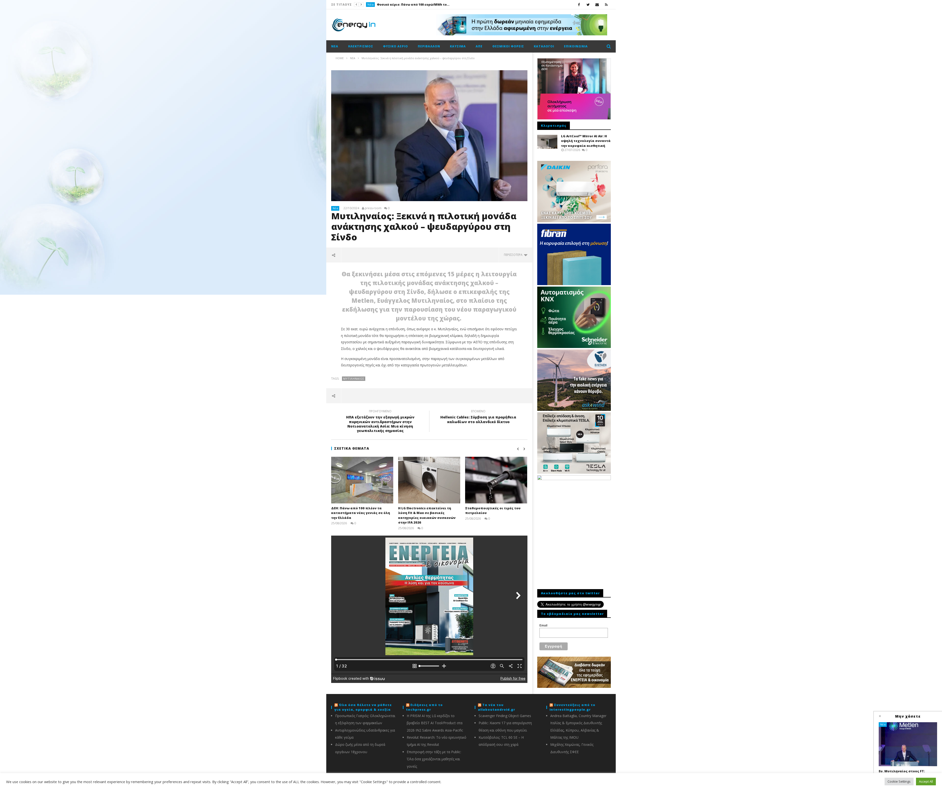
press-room (373, 208)
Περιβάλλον (429, 46)
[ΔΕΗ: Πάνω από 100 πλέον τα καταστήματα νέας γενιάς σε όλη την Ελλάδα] (362, 480)
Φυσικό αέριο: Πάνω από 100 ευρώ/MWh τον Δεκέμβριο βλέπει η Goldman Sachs (413, 4)
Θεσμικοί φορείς (508, 46)
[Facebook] (579, 4)
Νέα (370, 4)
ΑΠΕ (479, 46)
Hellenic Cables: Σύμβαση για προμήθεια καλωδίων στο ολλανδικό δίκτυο (478, 417)
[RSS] (606, 4)
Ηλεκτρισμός (360, 46)
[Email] (597, 4)
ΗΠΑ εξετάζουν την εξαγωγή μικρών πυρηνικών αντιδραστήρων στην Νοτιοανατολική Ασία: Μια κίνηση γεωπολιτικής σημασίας (380, 422)
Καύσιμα (458, 46)
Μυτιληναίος (353, 378)
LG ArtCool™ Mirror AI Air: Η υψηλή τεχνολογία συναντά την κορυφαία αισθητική (586, 141)
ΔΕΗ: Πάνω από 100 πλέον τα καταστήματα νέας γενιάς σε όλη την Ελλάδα (360, 513)
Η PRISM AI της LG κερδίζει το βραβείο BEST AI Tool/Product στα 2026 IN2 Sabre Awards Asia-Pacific (435, 723)
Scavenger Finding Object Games (505, 715)
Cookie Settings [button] (899, 781)
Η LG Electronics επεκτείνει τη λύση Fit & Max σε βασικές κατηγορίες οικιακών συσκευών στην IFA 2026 (427, 515)
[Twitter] (588, 4)
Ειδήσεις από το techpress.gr (424, 707)
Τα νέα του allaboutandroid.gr (496, 707)
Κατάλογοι (544, 46)
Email (543, 625)
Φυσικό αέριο (395, 46)
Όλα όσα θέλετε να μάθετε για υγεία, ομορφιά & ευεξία (363, 707)
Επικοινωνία (576, 46)
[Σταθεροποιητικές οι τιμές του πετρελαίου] (496, 480)
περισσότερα (514, 255)
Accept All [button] (926, 781)
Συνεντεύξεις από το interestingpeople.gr (572, 707)
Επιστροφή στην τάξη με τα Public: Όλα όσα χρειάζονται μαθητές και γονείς (434, 759)
